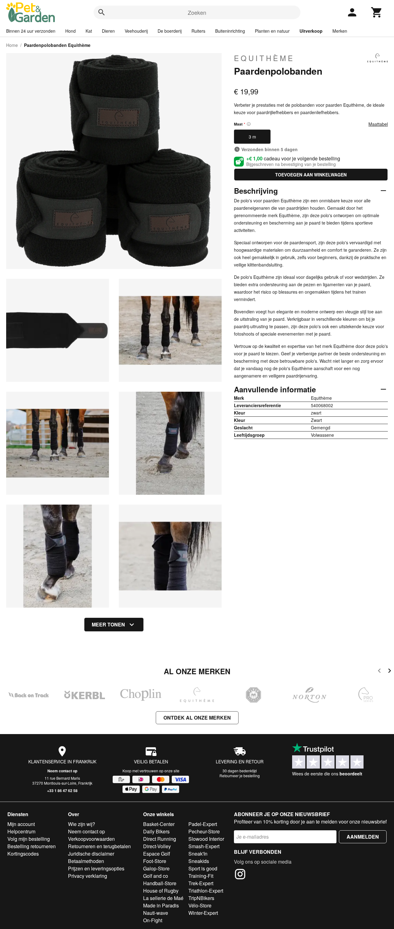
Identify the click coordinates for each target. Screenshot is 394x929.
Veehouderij (136, 31)
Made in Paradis (161, 905)
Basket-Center (159, 824)
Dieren (108, 31)
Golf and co (155, 875)
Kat (89, 31)
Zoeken (197, 12)
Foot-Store (154, 861)
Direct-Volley (157, 846)
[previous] (379, 671)
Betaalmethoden (86, 861)
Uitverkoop (311, 31)
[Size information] (249, 124)
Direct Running (159, 838)
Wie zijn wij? (81, 824)
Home (12, 45)
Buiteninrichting (230, 31)
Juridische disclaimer (91, 853)
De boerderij (170, 31)
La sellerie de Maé (163, 898)
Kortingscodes (23, 853)
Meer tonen (108, 624)
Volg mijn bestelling (28, 838)
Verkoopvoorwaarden (91, 838)
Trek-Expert (200, 883)
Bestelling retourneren (31, 846)
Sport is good (202, 868)
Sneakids (198, 861)
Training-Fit (200, 875)
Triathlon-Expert (205, 890)
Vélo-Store (199, 905)
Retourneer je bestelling (239, 775)
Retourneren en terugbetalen (99, 846)
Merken (339, 31)
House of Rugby (161, 890)
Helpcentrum (21, 831)
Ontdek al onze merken (197, 717)
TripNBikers (201, 898)
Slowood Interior (206, 838)
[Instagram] (240, 875)
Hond (70, 31)
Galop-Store (156, 868)
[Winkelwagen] (377, 12)
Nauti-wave (155, 912)
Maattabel (378, 124)
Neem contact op (62, 770)
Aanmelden (363, 836)
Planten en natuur (272, 31)
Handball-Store (159, 883)
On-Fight (152, 920)
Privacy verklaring (87, 875)
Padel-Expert (202, 824)
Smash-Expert (203, 846)
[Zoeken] (101, 12)
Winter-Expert (203, 912)
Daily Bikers (156, 831)
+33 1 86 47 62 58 (62, 790)
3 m (252, 137)
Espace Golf (156, 853)
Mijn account (21, 824)
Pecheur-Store (204, 831)
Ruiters (198, 31)
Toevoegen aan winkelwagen (311, 174)
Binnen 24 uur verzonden (30, 31)
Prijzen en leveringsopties (96, 868)
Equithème (264, 58)
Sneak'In (197, 853)
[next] (389, 671)
